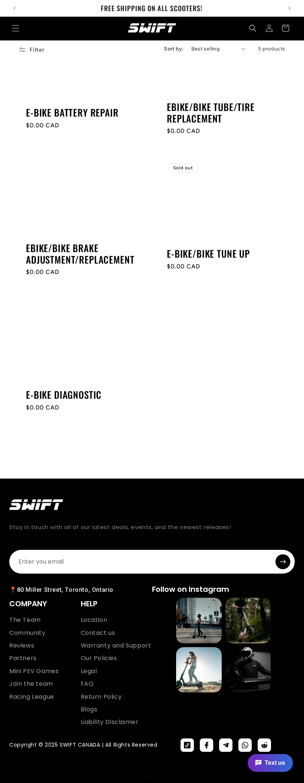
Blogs (89, 709)
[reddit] (264, 745)
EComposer (162, 777)
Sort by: (174, 49)
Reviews (21, 646)
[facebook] (206, 745)
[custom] (187, 745)
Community (27, 633)
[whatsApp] (245, 745)
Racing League (31, 697)
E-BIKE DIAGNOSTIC (64, 395)
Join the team (31, 684)
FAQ (87, 684)
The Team (25, 620)
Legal (89, 671)
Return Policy (101, 697)
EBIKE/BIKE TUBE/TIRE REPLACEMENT (211, 112)
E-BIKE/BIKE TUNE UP (208, 254)
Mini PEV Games (34, 671)
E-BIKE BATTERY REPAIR (72, 112)
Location (94, 620)
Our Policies (99, 658)
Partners (23, 658)
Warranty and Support (116, 646)
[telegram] (225, 745)
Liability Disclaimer (110, 722)
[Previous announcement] (14, 8)
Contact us (98, 633)
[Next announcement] (289, 8)
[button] (15, 28)
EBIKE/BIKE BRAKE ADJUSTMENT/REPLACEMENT (80, 253)
